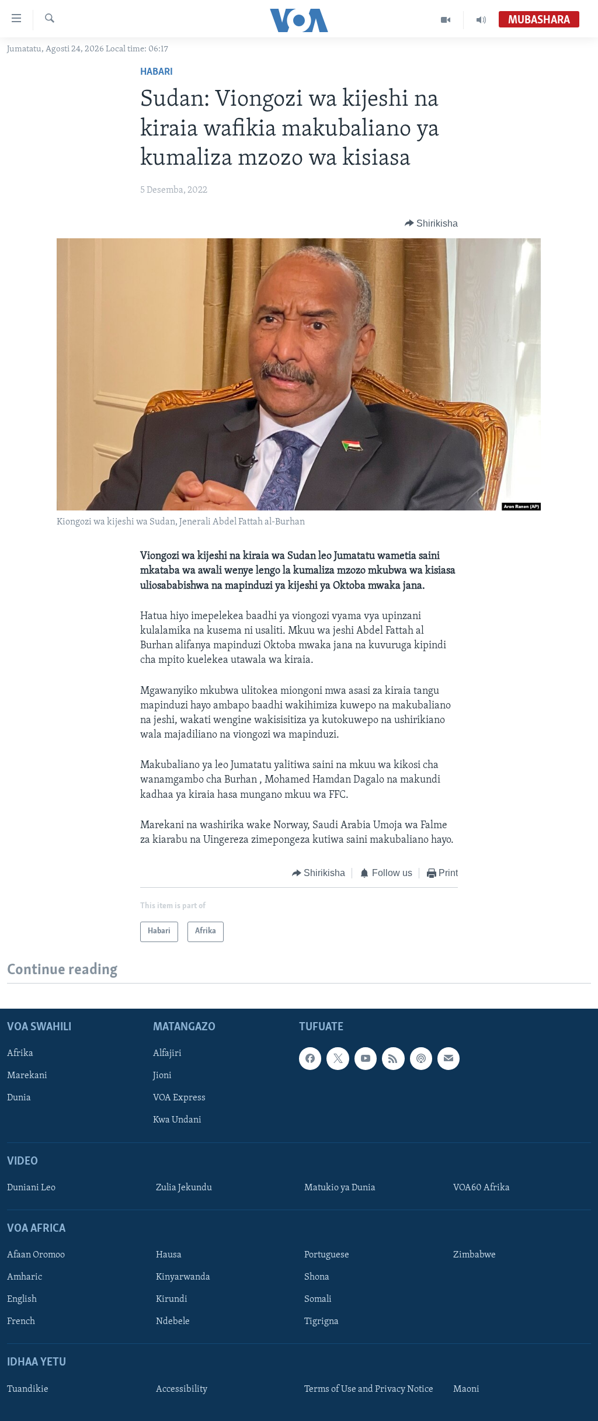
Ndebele (173, 1321)
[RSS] (393, 1058)
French (21, 1321)
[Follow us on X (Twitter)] (337, 1058)
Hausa (169, 1255)
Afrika (20, 1053)
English (22, 1299)
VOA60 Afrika (481, 1188)
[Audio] (481, 20)
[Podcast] (421, 1058)
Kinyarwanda (183, 1277)
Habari (156, 72)
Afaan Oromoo (36, 1255)
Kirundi (171, 1299)
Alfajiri (167, 1053)
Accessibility (181, 1389)
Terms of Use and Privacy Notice (368, 1389)
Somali (318, 1299)
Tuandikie (27, 1389)
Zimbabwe (474, 1255)
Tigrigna (321, 1321)
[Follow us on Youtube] (365, 1058)
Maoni (466, 1389)
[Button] (431, 223)
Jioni (162, 1075)
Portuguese (326, 1255)
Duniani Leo (31, 1188)
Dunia (19, 1098)
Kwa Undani (177, 1120)
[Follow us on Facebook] (310, 1058)
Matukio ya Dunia (340, 1188)
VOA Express (179, 1098)
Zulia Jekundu (184, 1188)
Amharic (24, 1277)
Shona (316, 1277)
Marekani (27, 1075)
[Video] (446, 20)
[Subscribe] (448, 1058)
